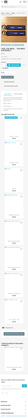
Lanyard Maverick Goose (14, 267)
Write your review (8, 77)
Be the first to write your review (15, 334)
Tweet (10, 72)
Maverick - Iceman (14, 136)
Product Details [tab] (18, 94)
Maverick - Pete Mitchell (14, 293)
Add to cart (13, 65)
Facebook (2, 393)
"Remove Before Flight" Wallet (14, 367)
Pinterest (14, 72)
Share (6, 72)
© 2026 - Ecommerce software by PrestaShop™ (14, 416)
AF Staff (14, 188)
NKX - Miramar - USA (14, 319)
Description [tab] (7, 94)
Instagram (6, 393)
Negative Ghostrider (14, 215)
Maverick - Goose (14, 162)
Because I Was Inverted (14, 241)
